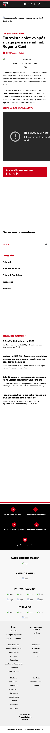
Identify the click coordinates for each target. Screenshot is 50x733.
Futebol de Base (11, 268)
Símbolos (14, 705)
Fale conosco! (36, 682)
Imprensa (36, 685)
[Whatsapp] (14, 174)
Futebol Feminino (12, 275)
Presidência (13, 652)
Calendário (13, 689)
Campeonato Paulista (13, 33)
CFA (36, 656)
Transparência (13, 671)
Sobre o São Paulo (14, 649)
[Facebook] (28, 4)
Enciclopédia (14, 697)
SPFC (5, 4)
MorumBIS (36, 649)
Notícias (36, 633)
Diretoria (13, 656)
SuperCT (36, 652)
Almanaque (13, 682)
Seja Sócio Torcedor (14, 638)
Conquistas (13, 693)
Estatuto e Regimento (14, 664)
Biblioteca (14, 685)
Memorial (14, 708)
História (7, 288)
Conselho (14, 660)
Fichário (14, 701)
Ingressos (8, 281)
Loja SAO (14, 631)
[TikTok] (39, 4)
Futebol (7, 262)
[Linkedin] (17, 174)
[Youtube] (24, 4)
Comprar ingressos (14, 635)
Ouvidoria (14, 668)
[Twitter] (32, 4)
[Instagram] (35, 4)
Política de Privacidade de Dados (25, 717)
